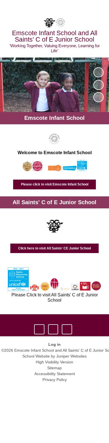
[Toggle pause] (39, 329)
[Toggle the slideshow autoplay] (98, 72)
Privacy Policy (54, 379)
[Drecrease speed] (53, 329)
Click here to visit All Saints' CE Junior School (54, 248)
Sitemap (54, 368)
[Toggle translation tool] (73, 7)
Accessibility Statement (54, 373)
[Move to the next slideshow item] (98, 97)
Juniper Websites (71, 356)
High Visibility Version (54, 362)
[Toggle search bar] (87, 7)
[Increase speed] (67, 329)
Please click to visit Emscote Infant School (54, 184)
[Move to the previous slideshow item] (98, 85)
